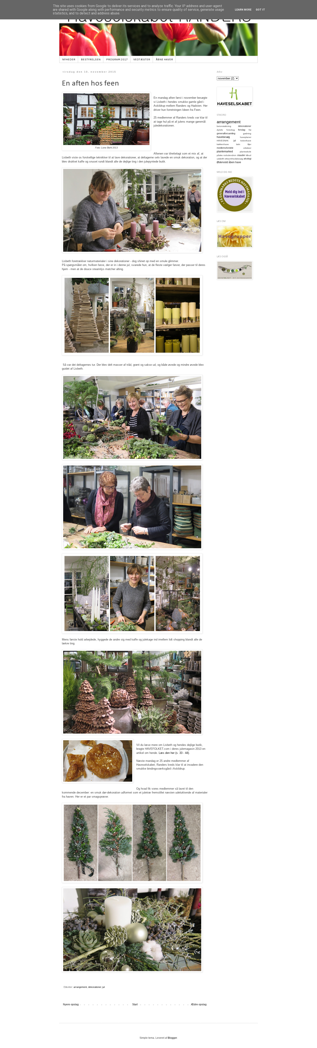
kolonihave (245, 140)
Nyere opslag (71, 1004)
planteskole (245, 151)
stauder (241, 155)
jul (103, 987)
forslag (241, 129)
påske (220, 155)
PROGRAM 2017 (117, 59)
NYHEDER (68, 59)
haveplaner (245, 137)
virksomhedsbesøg (233, 159)
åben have (235, 162)
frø (250, 130)
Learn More (243, 9)
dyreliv (220, 130)
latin (238, 144)
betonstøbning (224, 126)
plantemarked (225, 151)
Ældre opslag (199, 1004)
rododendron (229, 155)
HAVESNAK (223, 140)
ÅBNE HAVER (164, 59)
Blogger (172, 1037)
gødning (247, 133)
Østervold (222, 162)
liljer (249, 144)
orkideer (247, 148)
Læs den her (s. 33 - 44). (174, 752)
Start (135, 1004)
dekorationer (94, 987)
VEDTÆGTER (141, 59)
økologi (247, 158)
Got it (260, 9)
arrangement (80, 987)
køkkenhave (223, 144)
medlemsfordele (225, 148)
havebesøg (223, 137)
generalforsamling (226, 133)
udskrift (220, 159)
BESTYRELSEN (90, 59)
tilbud (248, 155)
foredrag (230, 130)
